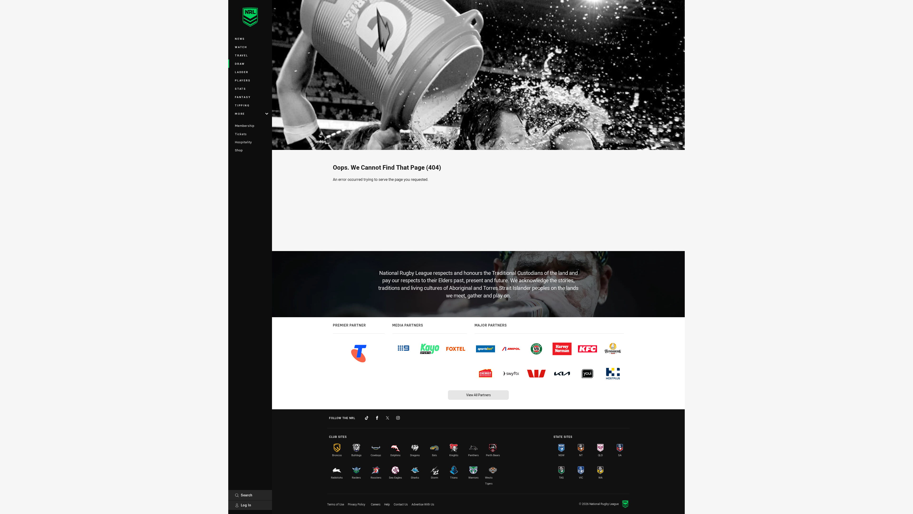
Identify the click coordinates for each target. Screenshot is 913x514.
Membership (244, 126)
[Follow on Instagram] (398, 418)
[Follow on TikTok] (367, 418)
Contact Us (401, 504)
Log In (246, 505)
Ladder (241, 72)
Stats (240, 88)
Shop (239, 150)
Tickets (241, 134)
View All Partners (478, 395)
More (240, 113)
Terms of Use (335, 504)
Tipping (242, 105)
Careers (375, 504)
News (240, 38)
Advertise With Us (423, 504)
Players (242, 80)
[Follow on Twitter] (387, 418)
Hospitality (243, 142)
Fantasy (243, 97)
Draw (240, 63)
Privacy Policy (356, 504)
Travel (241, 55)
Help (387, 504)
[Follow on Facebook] (377, 418)
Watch (241, 47)
